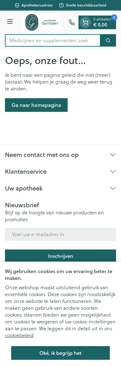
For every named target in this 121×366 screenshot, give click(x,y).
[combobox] (53, 40)
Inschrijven (60, 255)
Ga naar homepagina (36, 104)
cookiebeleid (19, 335)
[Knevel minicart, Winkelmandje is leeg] (85, 22)
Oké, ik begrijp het (60, 352)
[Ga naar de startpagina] (41, 22)
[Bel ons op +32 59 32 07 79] (72, 22)
